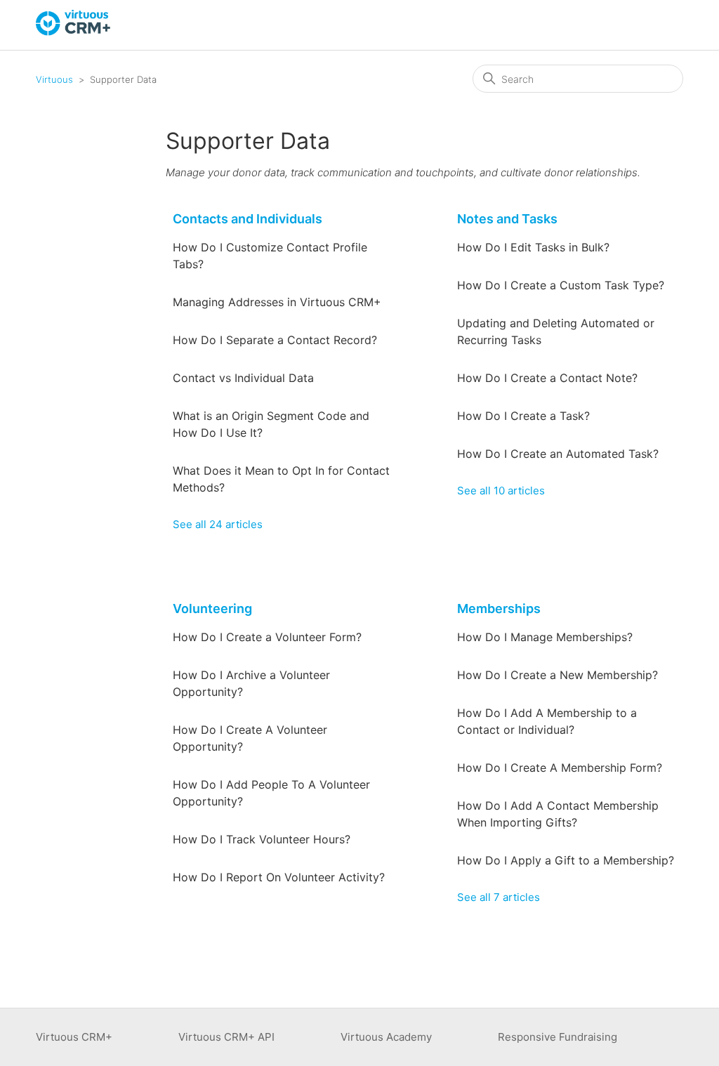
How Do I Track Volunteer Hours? (261, 839)
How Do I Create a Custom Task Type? (560, 285)
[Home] (74, 32)
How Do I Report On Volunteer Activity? (279, 877)
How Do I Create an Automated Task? (558, 454)
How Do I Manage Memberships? (545, 637)
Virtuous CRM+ (74, 1037)
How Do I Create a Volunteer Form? (267, 637)
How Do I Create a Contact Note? (547, 378)
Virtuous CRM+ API (226, 1037)
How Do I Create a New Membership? (557, 675)
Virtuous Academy (386, 1037)
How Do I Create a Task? (523, 416)
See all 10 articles (501, 490)
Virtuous (54, 79)
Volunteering (212, 608)
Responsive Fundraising (557, 1037)
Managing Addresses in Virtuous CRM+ (277, 302)
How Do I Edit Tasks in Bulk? (533, 247)
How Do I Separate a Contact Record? (275, 340)
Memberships (499, 608)
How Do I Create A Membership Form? (559, 768)
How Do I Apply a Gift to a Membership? (565, 860)
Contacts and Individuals (247, 218)
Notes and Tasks (507, 218)
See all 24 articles (218, 524)
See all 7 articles (498, 897)
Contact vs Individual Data (243, 378)
